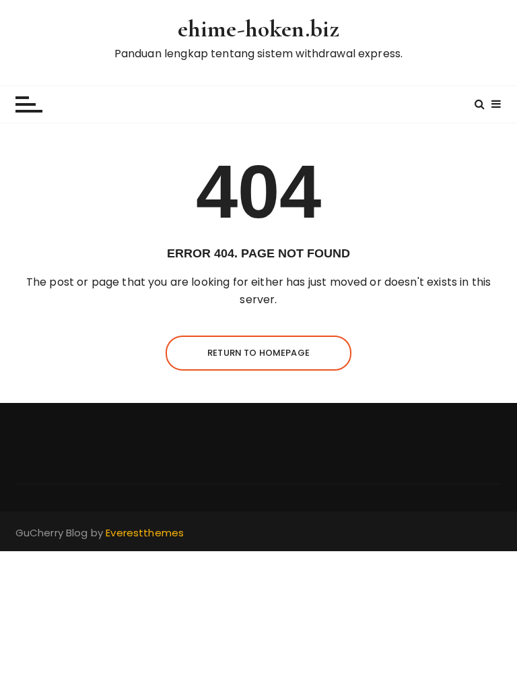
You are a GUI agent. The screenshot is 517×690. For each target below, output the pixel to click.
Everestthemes (145, 533)
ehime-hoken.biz (258, 28)
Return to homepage (258, 352)
